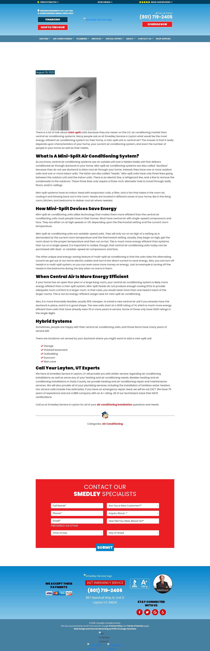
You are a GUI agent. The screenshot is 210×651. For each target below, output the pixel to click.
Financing (52, 19)
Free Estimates (48, 2)
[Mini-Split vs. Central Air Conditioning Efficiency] (66, 103)
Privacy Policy (115, 626)
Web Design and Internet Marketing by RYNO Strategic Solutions (105, 629)
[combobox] (133, 505)
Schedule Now (157, 24)
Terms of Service (135, 626)
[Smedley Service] (98, 20)
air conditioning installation (114, 404)
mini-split (74, 132)
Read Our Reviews (161, 2)
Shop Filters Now (53, 27)
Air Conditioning (112, 423)
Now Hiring (104, 2)
